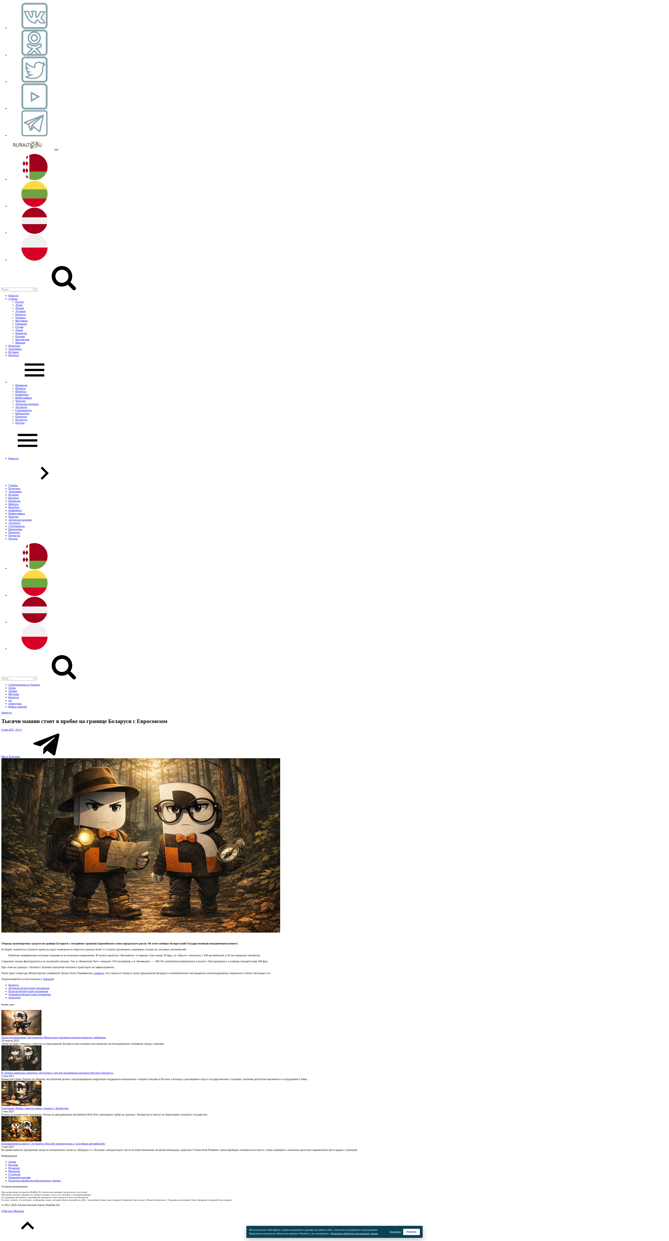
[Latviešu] (34, 232)
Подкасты (21, 419)
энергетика (15, 703)
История (13, 352)
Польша (20, 336)
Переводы (21, 385)
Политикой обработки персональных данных (354, 1233)
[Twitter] (34, 81)
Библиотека (22, 413)
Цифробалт (22, 394)
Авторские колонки (27, 404)
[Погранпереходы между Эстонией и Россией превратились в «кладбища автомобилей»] (21, 1140)
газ (10, 700)
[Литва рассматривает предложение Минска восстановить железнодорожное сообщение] (21, 1034)
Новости (13, 295)
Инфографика (23, 397)
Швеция (20, 342)
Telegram (48, 979)
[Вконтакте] (34, 28)
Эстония (20, 311)
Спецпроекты (23, 410)
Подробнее (395, 1232)
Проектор (21, 416)
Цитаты (20, 422)
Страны (13, 298)
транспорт (14, 997)
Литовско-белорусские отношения (28, 988)
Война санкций (17, 706)
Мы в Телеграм (10, 756)
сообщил (99, 973)
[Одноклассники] (34, 54)
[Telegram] (34, 135)
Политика (14, 345)
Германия (21, 323)
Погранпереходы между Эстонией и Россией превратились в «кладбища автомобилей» (53, 1143)
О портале (14, 1174)
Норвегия (21, 333)
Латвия (19, 308)
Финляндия (22, 339)
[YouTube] (34, 108)
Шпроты (20, 388)
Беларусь (20, 314)
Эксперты (21, 407)
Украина (20, 317)
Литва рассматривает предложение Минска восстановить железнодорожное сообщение (53, 1037)
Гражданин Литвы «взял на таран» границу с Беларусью (35, 1108)
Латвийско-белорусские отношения (29, 994)
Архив (12, 1161)
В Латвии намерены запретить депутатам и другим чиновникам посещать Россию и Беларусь (57, 1072)
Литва (19, 305)
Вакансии (14, 1171)
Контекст (13, 355)
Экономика (15, 348)
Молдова (13, 694)
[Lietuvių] (34, 206)
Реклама (13, 1164)
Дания (19, 330)
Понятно (411, 1232)
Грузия (19, 327)
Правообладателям (19, 1177)
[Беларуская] (34, 179)
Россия (19, 301)
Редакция (14, 1168)
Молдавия (21, 320)
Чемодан (20, 400)
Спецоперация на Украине (24, 684)
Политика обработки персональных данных (34, 1180)
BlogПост (21, 391)
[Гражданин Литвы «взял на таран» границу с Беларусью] (21, 1105)
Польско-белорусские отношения (28, 991)
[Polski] (34, 259)
